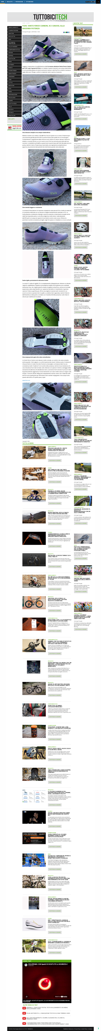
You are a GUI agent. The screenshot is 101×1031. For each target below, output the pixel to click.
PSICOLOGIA (11, 97)
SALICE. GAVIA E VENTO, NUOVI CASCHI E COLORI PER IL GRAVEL (59, 749)
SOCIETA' (11, 109)
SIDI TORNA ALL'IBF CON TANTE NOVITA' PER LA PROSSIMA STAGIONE (59, 470)
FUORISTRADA (12, 70)
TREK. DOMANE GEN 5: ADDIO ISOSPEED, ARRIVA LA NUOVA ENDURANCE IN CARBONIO (59, 771)
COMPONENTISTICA (14, 49)
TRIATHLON (11, 115)
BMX (9, 39)
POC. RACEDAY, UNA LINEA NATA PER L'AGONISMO (81, 204)
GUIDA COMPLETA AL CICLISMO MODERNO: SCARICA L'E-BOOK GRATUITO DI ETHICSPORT (57, 835)
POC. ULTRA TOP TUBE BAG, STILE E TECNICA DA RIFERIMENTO (82, 108)
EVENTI (10, 67)
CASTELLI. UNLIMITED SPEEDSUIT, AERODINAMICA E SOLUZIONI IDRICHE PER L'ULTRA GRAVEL (82, 477)
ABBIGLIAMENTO (13, 27)
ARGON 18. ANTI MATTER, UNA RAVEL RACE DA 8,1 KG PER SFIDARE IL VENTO (59, 684)
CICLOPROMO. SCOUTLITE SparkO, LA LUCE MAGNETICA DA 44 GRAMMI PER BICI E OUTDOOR (46, 1001)
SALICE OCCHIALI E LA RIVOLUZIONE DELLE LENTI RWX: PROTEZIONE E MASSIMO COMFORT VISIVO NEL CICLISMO (83, 368)
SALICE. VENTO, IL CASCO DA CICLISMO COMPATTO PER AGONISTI (82, 237)
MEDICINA (11, 85)
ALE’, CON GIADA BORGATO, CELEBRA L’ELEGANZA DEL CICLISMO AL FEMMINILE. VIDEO (45, 1018)
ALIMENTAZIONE (13, 30)
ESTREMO (11, 64)
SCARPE (10, 100)
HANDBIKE (11, 76)
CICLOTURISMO (12, 46)
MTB (9, 88)
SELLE (10, 106)
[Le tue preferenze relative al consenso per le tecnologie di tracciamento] (98, 1028)
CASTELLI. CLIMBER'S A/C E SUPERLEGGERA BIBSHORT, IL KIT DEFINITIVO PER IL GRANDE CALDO (83, 41)
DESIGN (10, 52)
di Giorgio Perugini (26, 31)
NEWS (10, 91)
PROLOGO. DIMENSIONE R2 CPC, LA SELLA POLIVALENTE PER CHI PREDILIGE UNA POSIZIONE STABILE (82, 548)
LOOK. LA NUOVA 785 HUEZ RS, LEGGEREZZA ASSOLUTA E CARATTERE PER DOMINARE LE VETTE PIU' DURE (59, 878)
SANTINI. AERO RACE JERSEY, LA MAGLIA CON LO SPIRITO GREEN (82, 580)
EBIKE (10, 61)
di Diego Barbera (77, 143)
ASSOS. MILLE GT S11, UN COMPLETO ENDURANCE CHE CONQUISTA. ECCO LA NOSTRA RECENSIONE (82, 407)
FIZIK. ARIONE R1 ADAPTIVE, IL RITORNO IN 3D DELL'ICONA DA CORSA (82, 75)
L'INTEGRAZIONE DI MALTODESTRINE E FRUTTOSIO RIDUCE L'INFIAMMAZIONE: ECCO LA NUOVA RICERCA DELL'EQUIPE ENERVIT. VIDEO (47, 1023)
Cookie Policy (84, 1029)
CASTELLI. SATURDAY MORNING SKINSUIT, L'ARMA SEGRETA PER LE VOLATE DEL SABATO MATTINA (82, 616)
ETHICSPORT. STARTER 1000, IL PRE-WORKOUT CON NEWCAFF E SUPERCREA (59, 727)
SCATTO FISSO (12, 103)
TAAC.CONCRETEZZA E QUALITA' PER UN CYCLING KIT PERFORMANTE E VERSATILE (83, 441)
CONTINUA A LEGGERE (54, 460)
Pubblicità (65, 1029)
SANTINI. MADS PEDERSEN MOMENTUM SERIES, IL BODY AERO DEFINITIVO (82, 172)
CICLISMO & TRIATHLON (11, 43)
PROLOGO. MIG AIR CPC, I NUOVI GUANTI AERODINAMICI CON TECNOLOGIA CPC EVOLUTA (57, 449)
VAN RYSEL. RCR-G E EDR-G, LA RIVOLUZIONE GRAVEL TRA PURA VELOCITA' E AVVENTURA (57, 600)
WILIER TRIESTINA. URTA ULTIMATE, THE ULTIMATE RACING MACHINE (58, 513)
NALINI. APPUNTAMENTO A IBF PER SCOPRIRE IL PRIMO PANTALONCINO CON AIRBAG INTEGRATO (58, 900)
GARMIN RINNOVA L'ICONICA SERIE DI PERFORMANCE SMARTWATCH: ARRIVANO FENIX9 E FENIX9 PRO (59, 535)
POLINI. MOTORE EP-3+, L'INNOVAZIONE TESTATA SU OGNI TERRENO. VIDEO (48, 1013)
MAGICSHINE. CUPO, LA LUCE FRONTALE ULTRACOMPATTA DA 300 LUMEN (59, 620)
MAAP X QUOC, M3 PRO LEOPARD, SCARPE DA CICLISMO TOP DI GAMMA (81, 268)
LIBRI (9, 79)
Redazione (71, 1029)
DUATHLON (11, 58)
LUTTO (10, 82)
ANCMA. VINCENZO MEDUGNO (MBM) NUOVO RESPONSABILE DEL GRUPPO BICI (59, 814)
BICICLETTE (10, 1)
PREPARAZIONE (19, 1)
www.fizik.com (26, 380)
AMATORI (11, 33)
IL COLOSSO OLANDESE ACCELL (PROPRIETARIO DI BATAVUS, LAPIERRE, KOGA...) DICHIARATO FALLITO (59, 793)
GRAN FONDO (12, 73)
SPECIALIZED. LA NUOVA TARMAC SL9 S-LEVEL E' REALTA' (59, 556)
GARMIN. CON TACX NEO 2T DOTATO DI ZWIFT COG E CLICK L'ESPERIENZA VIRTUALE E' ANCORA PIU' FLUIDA (59, 642)
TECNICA (10, 112)
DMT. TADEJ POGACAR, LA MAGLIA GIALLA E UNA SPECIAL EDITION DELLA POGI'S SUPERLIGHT (59, 921)
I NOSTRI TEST (78, 23)
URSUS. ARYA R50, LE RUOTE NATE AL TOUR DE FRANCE (82, 300)
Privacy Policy (77, 1029)
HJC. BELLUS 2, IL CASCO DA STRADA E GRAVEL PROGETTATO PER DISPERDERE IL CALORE (59, 578)
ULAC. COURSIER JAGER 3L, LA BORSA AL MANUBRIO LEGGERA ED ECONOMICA (59, 942)
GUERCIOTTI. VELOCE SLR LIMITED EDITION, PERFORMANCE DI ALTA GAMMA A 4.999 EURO (81, 333)
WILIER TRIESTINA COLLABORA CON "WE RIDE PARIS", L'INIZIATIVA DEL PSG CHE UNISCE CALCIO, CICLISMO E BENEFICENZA (59, 664)
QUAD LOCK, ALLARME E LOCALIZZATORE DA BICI (55, 706)
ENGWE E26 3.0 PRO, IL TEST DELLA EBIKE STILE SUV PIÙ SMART (82, 140)
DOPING (10, 55)
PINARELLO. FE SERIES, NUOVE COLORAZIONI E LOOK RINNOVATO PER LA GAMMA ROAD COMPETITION (59, 492)
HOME (2, 1)
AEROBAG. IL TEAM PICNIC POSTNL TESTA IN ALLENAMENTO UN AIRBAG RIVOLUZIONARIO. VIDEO (47, 1008)
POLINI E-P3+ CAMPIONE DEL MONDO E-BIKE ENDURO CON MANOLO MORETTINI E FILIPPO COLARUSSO (59, 857)
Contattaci (90, 1029)
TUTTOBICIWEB (29, 1)
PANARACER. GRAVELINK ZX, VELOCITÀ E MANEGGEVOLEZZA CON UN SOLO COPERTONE (82, 510)
